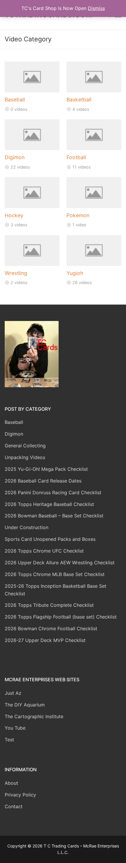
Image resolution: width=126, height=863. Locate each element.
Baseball (15, 99)
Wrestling (16, 273)
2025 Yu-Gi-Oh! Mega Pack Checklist (46, 469)
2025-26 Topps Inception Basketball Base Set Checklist (55, 590)
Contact (14, 806)
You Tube (15, 728)
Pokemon (78, 215)
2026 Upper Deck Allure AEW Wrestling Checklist (60, 562)
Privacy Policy (20, 795)
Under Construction (26, 527)
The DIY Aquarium (25, 705)
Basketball (79, 99)
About (11, 783)
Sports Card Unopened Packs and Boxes (50, 539)
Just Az (13, 693)
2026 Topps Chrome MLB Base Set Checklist (55, 574)
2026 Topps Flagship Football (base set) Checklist (61, 617)
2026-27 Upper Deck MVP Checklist (45, 640)
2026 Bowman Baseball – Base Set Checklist (54, 516)
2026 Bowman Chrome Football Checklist (51, 628)
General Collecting (25, 446)
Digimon (15, 157)
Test (9, 740)
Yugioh (75, 273)
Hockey (14, 215)
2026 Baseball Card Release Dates (43, 481)
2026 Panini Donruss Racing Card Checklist (53, 492)
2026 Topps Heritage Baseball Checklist (49, 504)
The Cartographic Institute (34, 716)
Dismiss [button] (96, 8)
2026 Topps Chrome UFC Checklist (44, 551)
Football (76, 157)
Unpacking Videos (25, 457)
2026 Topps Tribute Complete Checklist (49, 605)
